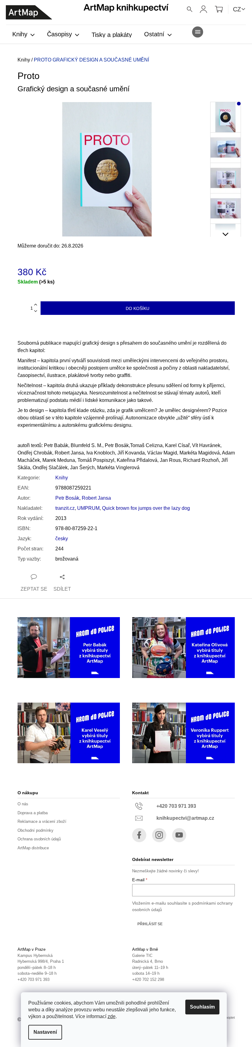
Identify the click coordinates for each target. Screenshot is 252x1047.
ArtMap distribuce (33, 848)
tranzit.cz (65, 508)
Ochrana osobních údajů (39, 839)
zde (112, 1016)
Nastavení (45, 1032)
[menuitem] (23, 34)
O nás (23, 804)
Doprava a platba (33, 813)
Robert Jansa (96, 498)
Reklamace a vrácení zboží (42, 821)
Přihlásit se (150, 924)
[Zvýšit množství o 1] (36, 305)
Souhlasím (202, 1006)
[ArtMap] (29, 12)
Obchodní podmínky (35, 830)
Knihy (61, 477)
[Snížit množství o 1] (36, 311)
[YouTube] (179, 835)
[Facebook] (139, 835)
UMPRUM (88, 508)
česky (61, 538)
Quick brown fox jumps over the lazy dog (146, 508)
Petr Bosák (67, 498)
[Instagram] (159, 835)
